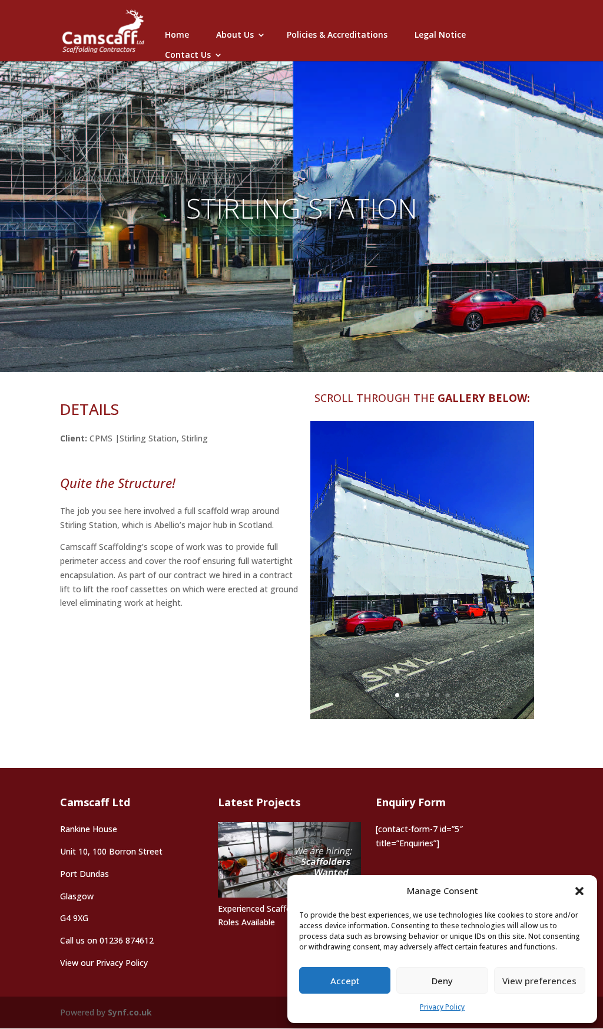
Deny (442, 981)
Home (177, 34)
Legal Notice (440, 34)
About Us (235, 34)
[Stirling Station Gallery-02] (422, 715)
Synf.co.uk (130, 1012)
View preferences (539, 981)
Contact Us (188, 54)
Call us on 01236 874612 (107, 940)
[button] (579, 891)
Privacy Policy (442, 1007)
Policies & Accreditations (337, 34)
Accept (345, 981)
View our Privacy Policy (104, 962)
